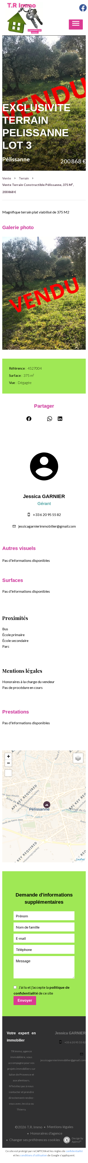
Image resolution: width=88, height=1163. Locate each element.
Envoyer (25, 1000)
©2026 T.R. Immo (28, 1127)
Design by (77, 1140)
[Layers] (78, 758)
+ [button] (8, 756)
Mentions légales (60, 1127)
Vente (6, 178)
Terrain (24, 178)
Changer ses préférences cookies (34, 1139)
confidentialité (74, 1151)
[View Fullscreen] (8, 773)
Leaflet (80, 859)
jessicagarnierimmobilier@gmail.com (47, 526)
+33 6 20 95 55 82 (47, 514)
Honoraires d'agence (46, 1133)
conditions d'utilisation (33, 1155)
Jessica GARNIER (44, 496)
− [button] (8, 763)
